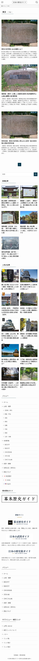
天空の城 (7, 456)
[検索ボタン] (36, 2)
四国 (6, 433)
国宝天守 (7, 444)
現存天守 (7, 448)
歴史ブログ (7, 472)
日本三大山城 (8, 459)
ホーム (6, 402)
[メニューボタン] (2, 2)
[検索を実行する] (35, 174)
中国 (6, 429)
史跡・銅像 (7, 463)
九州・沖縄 (8, 436)
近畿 (6, 425)
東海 (6, 421)
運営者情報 (22, 655)
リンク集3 (7, 647)
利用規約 (16, 655)
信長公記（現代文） (10, 468)
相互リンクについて (10, 630)
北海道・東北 (8, 410)
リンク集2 (7, 642)
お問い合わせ (8, 626)
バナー (6, 634)
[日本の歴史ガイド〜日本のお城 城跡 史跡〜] (19, 2)
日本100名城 (8, 452)
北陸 (6, 418)
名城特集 (6, 440)
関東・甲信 (8, 414)
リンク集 (6, 638)
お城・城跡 (7, 406)
